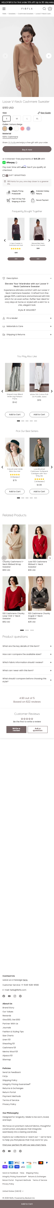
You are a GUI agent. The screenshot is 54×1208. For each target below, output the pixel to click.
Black (10, 128)
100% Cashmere (10, 137)
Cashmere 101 (9, 1047)
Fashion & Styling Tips (13, 1031)
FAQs (5, 1076)
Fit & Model (11, 318)
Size (27, 112)
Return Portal (9, 1092)
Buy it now (27, 149)
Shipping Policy (10, 1080)
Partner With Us (10, 1023)
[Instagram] (15, 995)
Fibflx (4, 14)
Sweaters (12, 14)
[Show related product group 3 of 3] (32, 630)
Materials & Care (14, 326)
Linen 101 (7, 1039)
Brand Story (8, 1007)
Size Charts (8, 1035)
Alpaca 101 (8, 1055)
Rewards (7, 1015)
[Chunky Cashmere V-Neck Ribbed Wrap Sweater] (14, 542)
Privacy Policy (9, 1104)
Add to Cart (27, 1204)
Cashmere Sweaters (25, 14)
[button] (5, 56)
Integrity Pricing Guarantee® (16, 1084)
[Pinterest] (20, 995)
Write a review (16, 729)
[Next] (49, 558)
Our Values (8, 1011)
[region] (27, 574)
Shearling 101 (9, 1043)
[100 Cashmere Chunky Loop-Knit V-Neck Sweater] (14, 593)
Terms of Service (11, 1100)
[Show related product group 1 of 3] (22, 630)
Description (12, 278)
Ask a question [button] (37, 729)
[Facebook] (4, 995)
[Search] (44, 9)
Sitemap (7, 1059)
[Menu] (4, 8)
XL (37, 118)
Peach (22, 128)
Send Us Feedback (12, 1072)
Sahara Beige (5, 128)
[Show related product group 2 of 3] (27, 630)
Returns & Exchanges (13, 1088)
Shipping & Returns (15, 334)
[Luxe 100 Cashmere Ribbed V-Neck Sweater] (39, 542)
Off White (16, 128)
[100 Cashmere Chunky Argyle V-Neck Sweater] (39, 593)
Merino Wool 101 (10, 1051)
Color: (12, 124)
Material (7, 133)
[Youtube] (9, 995)
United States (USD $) (12, 1191)
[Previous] (4, 558)
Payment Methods (12, 1096)
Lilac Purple (28, 128)
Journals (7, 1027)
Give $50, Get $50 (11, 1019)
